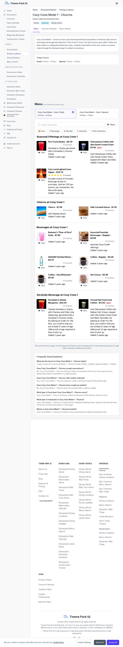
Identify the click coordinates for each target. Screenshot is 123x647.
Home (35, 10)
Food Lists (43, 474)
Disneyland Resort (48, 10)
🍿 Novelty (68, 131)
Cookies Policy (45, 589)
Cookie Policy (58, 642)
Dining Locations (67, 10)
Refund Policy (44, 602)
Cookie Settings (84, 642)
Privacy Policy (44, 580)
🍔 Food (41, 131)
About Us (42, 469)
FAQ (40, 491)
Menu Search (105, 505)
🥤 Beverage (54, 131)
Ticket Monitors (106, 516)
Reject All (100, 642)
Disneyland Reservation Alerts (64, 480)
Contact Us (43, 496)
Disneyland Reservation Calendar (64, 505)
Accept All (113, 642)
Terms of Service (46, 584)
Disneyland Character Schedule (64, 554)
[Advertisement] (77, 84)
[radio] (56, 113)
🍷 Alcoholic (82, 131)
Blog (40, 478)
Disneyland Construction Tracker (64, 565)
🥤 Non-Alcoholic (98, 131)
